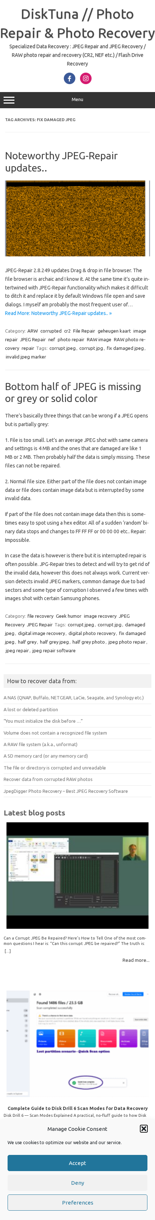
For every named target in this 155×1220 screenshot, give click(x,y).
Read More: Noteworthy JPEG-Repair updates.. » (58, 313)
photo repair (71, 339)
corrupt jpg (91, 348)
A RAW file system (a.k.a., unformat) (41, 744)
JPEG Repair (33, 339)
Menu (77, 99)
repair (28, 348)
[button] (143, 1128)
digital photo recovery (91, 633)
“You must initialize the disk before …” (43, 720)
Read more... (136, 960)
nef (51, 339)
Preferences (77, 1203)
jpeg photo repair (127, 641)
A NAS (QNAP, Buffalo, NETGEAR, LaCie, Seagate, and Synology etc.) (74, 697)
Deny (77, 1183)
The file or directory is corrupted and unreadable (55, 767)
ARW (32, 330)
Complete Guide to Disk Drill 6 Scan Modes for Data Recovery (78, 1108)
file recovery (40, 615)
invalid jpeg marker (26, 356)
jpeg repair (17, 650)
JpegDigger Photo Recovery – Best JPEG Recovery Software (66, 791)
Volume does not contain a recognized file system (55, 732)
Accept (77, 1163)
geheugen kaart (114, 330)
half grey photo (88, 641)
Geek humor (68, 615)
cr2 (67, 330)
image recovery (100, 615)
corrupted (51, 330)
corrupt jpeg (62, 348)
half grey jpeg (54, 641)
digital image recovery (41, 633)
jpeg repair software (54, 650)
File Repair (84, 330)
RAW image (99, 339)
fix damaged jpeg (125, 348)
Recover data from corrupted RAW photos (48, 779)
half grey (27, 641)
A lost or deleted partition (31, 709)
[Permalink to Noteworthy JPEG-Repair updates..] (77, 254)
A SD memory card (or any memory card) (46, 755)
